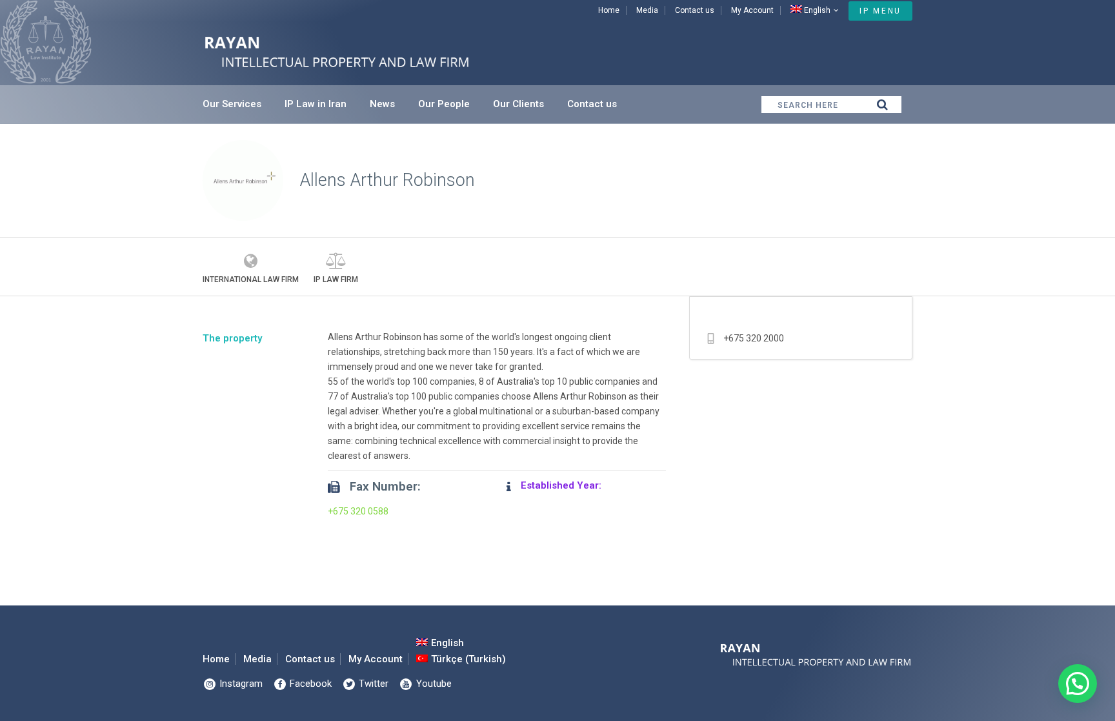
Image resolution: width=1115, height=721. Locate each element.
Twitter (372, 683)
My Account (752, 10)
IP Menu (880, 10)
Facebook (309, 683)
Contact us (694, 10)
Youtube (432, 683)
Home (608, 10)
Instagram (240, 683)
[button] (1077, 683)
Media (647, 10)
